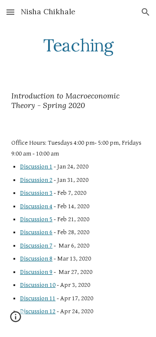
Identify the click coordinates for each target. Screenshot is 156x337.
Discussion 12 (37, 311)
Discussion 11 (37, 298)
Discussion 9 (36, 272)
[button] (10, 12)
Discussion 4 (36, 206)
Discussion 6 (36, 232)
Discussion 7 (36, 245)
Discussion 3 (36, 193)
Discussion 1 (36, 166)
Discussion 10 (37, 285)
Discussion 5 (36, 219)
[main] (78, 45)
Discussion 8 (36, 258)
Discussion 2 (36, 180)
